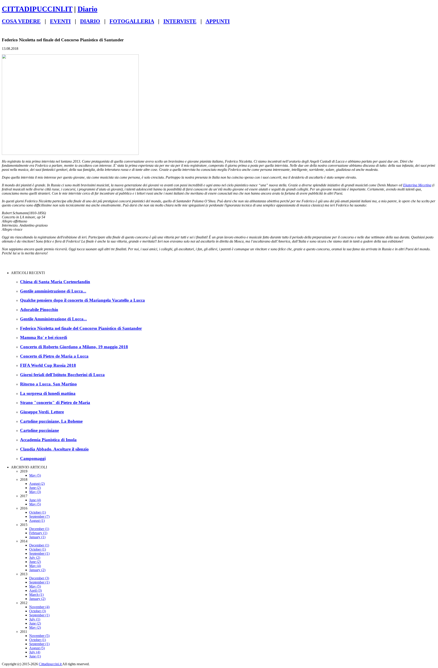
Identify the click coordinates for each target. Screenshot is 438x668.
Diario (87, 9)
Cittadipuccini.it (50, 664)
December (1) (39, 529)
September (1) (39, 553)
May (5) (35, 475)
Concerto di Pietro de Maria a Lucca (54, 356)
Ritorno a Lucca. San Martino (48, 384)
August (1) (37, 521)
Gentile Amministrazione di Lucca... (53, 319)
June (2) (35, 488)
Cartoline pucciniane (39, 430)
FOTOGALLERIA (132, 21)
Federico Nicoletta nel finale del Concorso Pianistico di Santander (81, 328)
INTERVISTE (179, 21)
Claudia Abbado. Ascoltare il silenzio (54, 449)
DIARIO (90, 21)
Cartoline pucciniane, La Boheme (51, 421)
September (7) (39, 516)
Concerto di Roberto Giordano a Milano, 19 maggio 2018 (74, 346)
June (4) (35, 500)
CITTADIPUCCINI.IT (37, 9)
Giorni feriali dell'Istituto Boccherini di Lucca (62, 374)
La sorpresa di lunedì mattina (48, 393)
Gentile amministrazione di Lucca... (53, 291)
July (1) (34, 619)
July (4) (34, 652)
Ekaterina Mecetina (417, 185)
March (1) (36, 595)
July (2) (34, 558)
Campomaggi (33, 458)
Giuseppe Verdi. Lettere (42, 411)
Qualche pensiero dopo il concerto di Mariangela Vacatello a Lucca (82, 300)
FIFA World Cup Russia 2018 (48, 365)
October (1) (37, 512)
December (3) (39, 578)
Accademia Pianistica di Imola (48, 439)
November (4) (39, 607)
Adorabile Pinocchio (39, 309)
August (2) (37, 484)
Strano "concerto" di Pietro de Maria (55, 402)
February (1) (38, 533)
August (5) (37, 648)
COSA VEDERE (21, 21)
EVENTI (60, 21)
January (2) (37, 570)
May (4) (35, 566)
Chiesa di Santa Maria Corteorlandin (55, 281)
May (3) (35, 492)
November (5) (39, 636)
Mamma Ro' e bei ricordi (43, 337)
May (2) (35, 627)
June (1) (35, 656)
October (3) (37, 611)
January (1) (37, 537)
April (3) (35, 590)
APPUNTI (218, 21)
